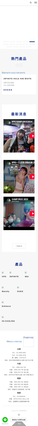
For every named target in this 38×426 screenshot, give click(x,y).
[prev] (17, 65)
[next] (20, 65)
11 (9, 46)
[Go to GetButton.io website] (5, 424)
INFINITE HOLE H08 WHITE (17, 79)
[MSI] (27, 272)
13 (22, 46)
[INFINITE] (14, 272)
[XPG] (4, 272)
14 (28, 46)
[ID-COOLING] (8, 317)
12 (15, 46)
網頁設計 (24, 410)
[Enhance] (6, 302)
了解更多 (19, 246)
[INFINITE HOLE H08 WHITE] (19, 73)
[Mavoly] (5, 287)
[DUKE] (20, 287)
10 (32, 44)
